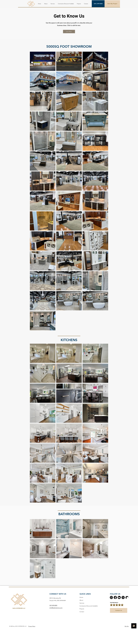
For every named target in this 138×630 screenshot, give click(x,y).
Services (82, 603)
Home (81, 597)
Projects (82, 609)
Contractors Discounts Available (89, 606)
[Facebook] (115, 597)
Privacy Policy (31, 626)
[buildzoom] (127, 597)
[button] (52, 4)
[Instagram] (111, 597)
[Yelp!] (123, 597)
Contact (82, 611)
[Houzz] (119, 597)
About (81, 600)
